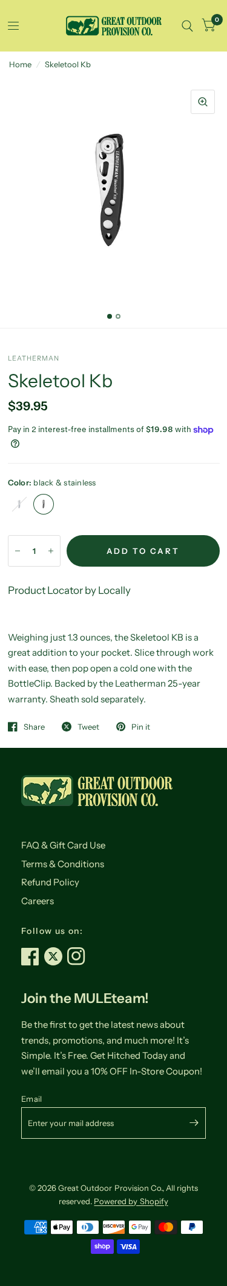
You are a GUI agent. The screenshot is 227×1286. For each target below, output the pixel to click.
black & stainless (43, 504)
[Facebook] (32, 956)
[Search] (187, 26)
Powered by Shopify (131, 1201)
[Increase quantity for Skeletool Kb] (51, 551)
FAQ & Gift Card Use (63, 845)
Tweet (88, 726)
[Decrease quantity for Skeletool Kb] (17, 551)
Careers (37, 901)
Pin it (140, 726)
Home (20, 64)
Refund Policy (50, 882)
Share (34, 726)
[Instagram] (78, 956)
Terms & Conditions (62, 864)
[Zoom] (203, 102)
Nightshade (19, 504)
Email (31, 1099)
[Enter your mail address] (194, 1123)
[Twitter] (55, 956)
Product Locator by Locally (69, 590)
